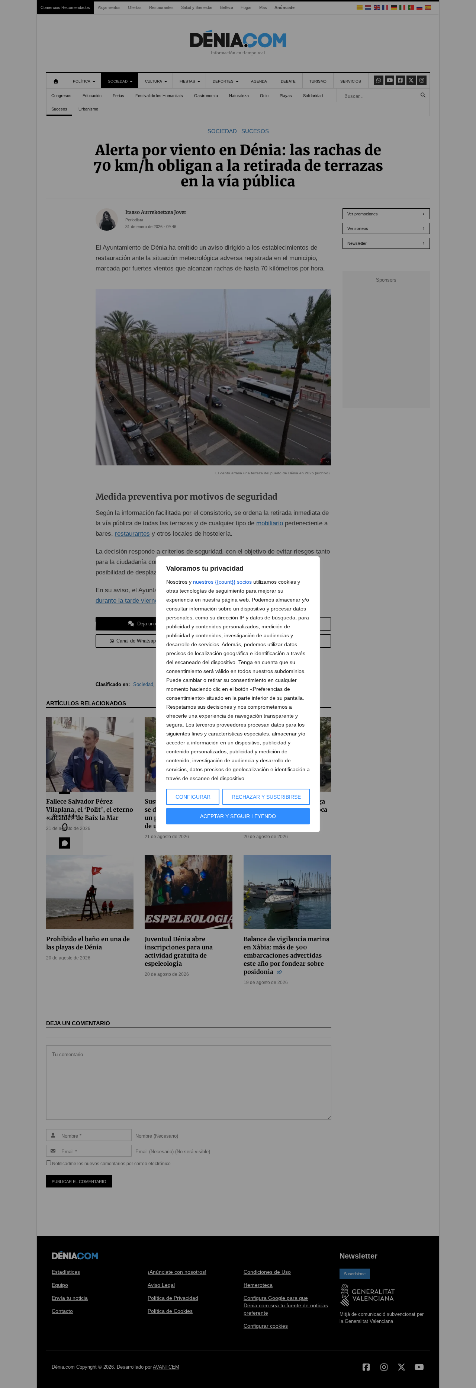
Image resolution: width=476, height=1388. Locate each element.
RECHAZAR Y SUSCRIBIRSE (266, 797)
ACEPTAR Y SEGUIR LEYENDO (238, 816)
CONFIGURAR (193, 797)
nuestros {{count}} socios (222, 582)
